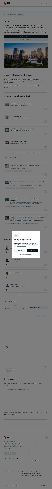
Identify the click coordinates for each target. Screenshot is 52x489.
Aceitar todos (32, 250)
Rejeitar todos (20, 250)
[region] (26, 244)
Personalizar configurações (26, 254)
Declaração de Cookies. (21, 246)
